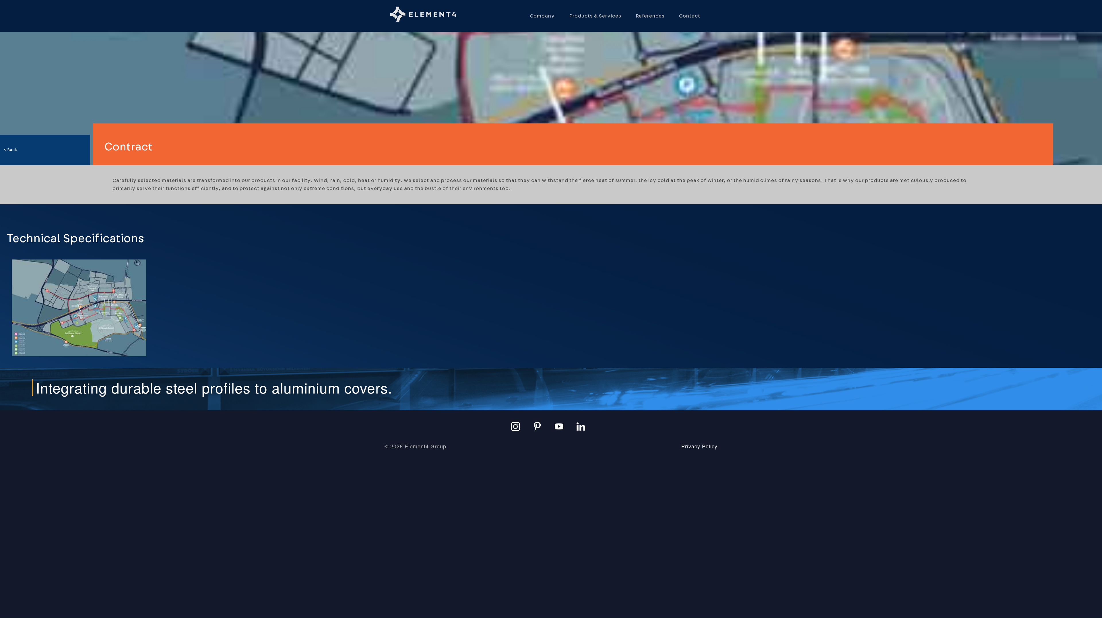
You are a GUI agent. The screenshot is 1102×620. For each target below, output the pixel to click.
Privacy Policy (699, 446)
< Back (10, 150)
